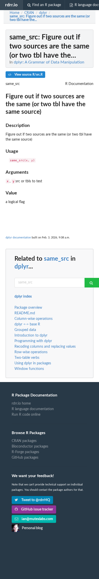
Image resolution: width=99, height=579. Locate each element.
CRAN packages (24, 441)
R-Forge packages (25, 452)
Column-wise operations (33, 319)
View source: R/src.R (28, 74)
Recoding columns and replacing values (45, 346)
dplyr (21, 267)
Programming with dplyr (33, 341)
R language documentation (33, 409)
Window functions (29, 369)
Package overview (28, 307)
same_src (56, 259)
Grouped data (25, 330)
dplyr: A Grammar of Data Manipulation (49, 62)
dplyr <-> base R (27, 324)
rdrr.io (11, 5)
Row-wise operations (30, 352)
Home (14, 13)
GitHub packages (25, 457)
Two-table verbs (26, 358)
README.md (24, 313)
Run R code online (26, 414)
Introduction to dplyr (30, 335)
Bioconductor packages (30, 446)
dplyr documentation (18, 237)
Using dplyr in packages (32, 363)
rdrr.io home (21, 403)
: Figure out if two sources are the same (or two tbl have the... (50, 18)
